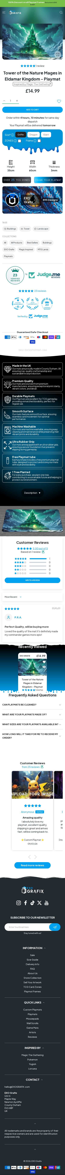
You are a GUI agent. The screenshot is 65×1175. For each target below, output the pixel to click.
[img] (12, 608)
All (5, 242)
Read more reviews (32, 865)
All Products (16, 242)
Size (9, 135)
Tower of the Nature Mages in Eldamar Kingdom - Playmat (32, 683)
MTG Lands (43, 249)
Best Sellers (32, 242)
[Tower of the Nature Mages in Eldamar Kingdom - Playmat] (32, 667)
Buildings (11, 228)
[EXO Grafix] (15, 12)
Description (30, 492)
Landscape (42, 228)
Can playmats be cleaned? (19, 704)
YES (20, 141)
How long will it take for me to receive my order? (30, 736)
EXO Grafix (9, 249)
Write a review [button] (32, 580)
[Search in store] (61, 12)
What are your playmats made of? (24, 714)
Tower (26, 228)
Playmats (8, 256)
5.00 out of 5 (40, 548)
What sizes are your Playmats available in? (30, 724)
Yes (40, 141)
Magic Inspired (26, 249)
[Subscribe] (54, 927)
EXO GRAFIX (25, 656)
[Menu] (4, 12)
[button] (28, 65)
